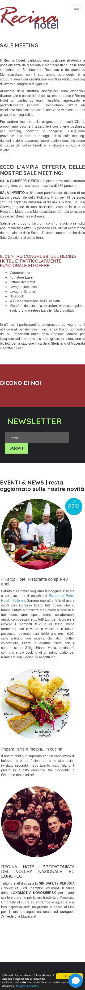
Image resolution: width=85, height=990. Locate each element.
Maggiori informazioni (27, 986)
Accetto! (69, 976)
